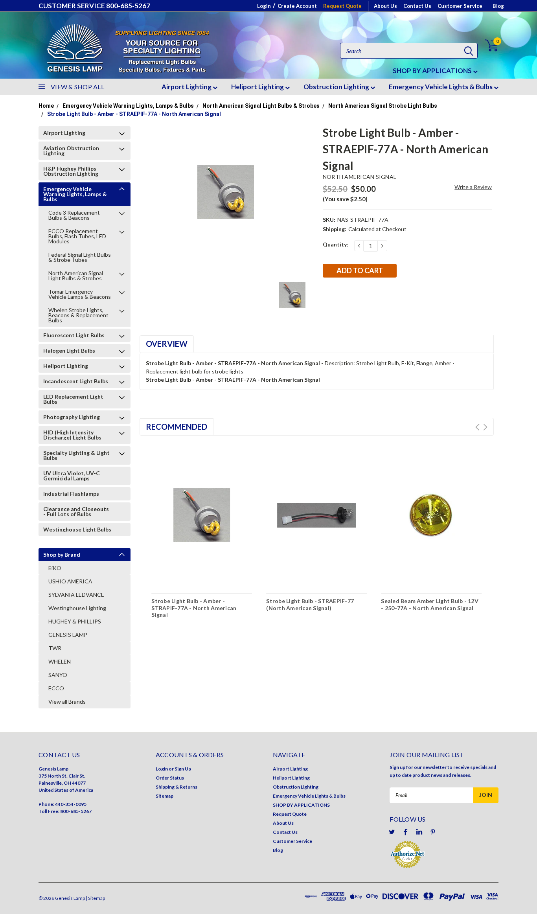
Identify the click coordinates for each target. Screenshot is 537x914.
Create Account (297, 6)
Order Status (170, 778)
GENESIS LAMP (67, 634)
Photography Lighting (71, 417)
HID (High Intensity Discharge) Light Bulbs (72, 435)
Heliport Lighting (258, 87)
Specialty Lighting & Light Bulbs (76, 455)
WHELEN (59, 661)
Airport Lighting (187, 87)
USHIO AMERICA (70, 581)
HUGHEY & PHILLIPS (74, 621)
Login (264, 6)
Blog (498, 6)
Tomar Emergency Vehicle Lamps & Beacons (79, 294)
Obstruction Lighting (336, 87)
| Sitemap (95, 898)
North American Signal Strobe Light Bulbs (382, 106)
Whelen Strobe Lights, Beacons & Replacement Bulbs (78, 315)
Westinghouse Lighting (77, 608)
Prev (477, 427)
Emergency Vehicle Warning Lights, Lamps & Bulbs (128, 106)
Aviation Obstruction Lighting (71, 150)
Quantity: (335, 244)
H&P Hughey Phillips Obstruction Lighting (70, 171)
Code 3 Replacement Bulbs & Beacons (74, 215)
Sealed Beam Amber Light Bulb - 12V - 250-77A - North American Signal (429, 604)
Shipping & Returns (176, 787)
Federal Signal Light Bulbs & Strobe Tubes (79, 257)
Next (485, 427)
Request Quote (342, 6)
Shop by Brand (61, 554)
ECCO (56, 688)
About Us (385, 6)
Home (46, 106)
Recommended (176, 426)
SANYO (57, 674)
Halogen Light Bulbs (69, 350)
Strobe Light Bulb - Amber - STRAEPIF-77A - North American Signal (134, 114)
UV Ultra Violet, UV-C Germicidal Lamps (71, 476)
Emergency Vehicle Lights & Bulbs (441, 87)
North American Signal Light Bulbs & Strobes (261, 106)
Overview (167, 343)
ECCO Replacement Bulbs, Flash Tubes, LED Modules (77, 236)
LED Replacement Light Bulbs (73, 399)
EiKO (54, 568)
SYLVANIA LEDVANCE (76, 594)
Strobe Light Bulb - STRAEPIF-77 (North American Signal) (310, 604)
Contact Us (417, 6)
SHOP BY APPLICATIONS (433, 70)
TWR (54, 648)
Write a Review (473, 187)
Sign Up (183, 769)
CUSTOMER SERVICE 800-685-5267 (94, 6)
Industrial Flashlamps (71, 493)
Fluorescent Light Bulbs (74, 335)
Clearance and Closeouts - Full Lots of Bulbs (76, 511)
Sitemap (164, 796)
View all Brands (67, 701)
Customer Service (460, 6)
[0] (486, 45)
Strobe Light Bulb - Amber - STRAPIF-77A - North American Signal (193, 608)
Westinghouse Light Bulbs (77, 529)
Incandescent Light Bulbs (75, 381)
